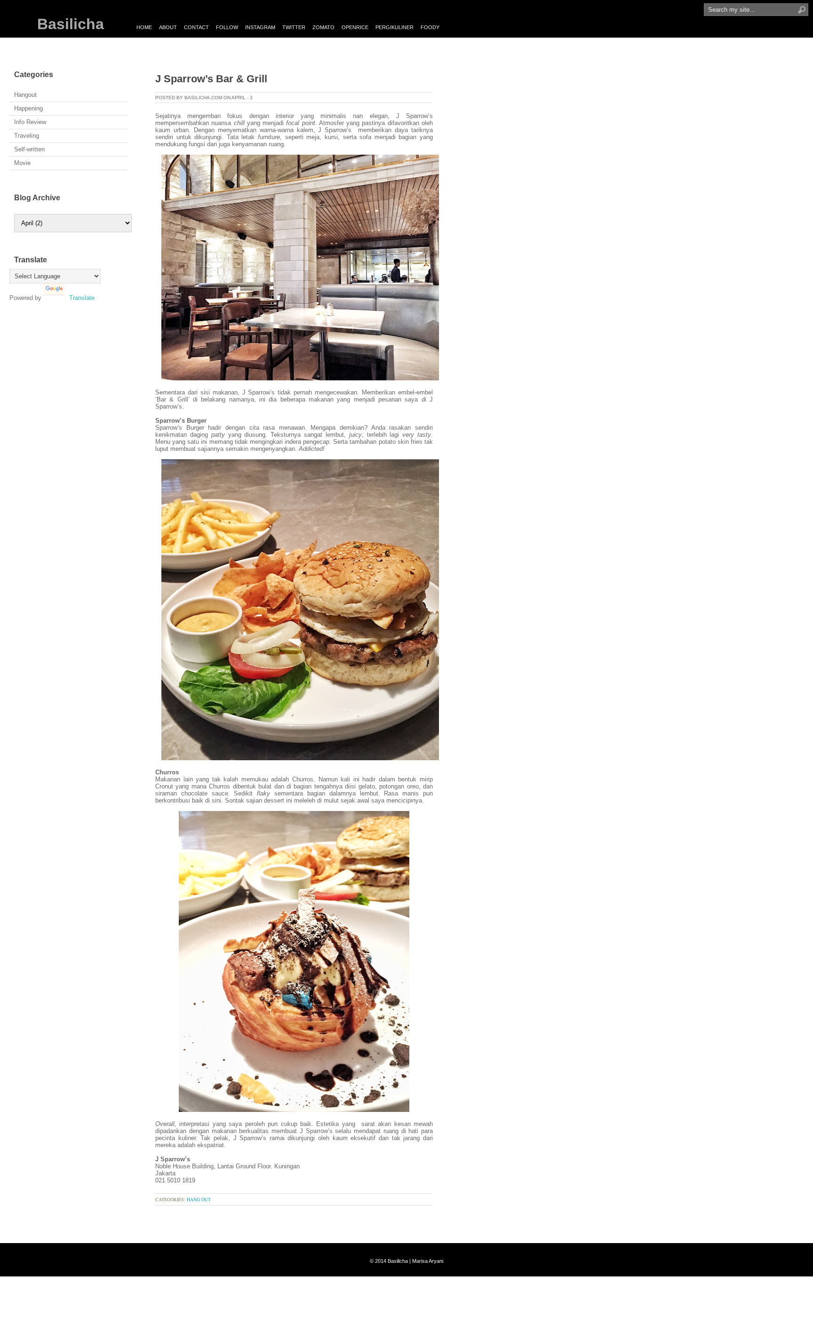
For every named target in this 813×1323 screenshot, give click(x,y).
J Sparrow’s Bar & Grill (211, 79)
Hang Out (199, 1199)
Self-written (29, 149)
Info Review (30, 122)
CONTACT (196, 27)
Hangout (25, 94)
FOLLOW (227, 27)
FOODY (430, 27)
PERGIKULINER (394, 27)
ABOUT (168, 27)
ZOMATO (323, 27)
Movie (22, 162)
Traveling (26, 135)
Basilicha (70, 24)
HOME (144, 27)
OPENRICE (355, 27)
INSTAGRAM (260, 27)
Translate (82, 297)
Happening (28, 108)
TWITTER (293, 27)
